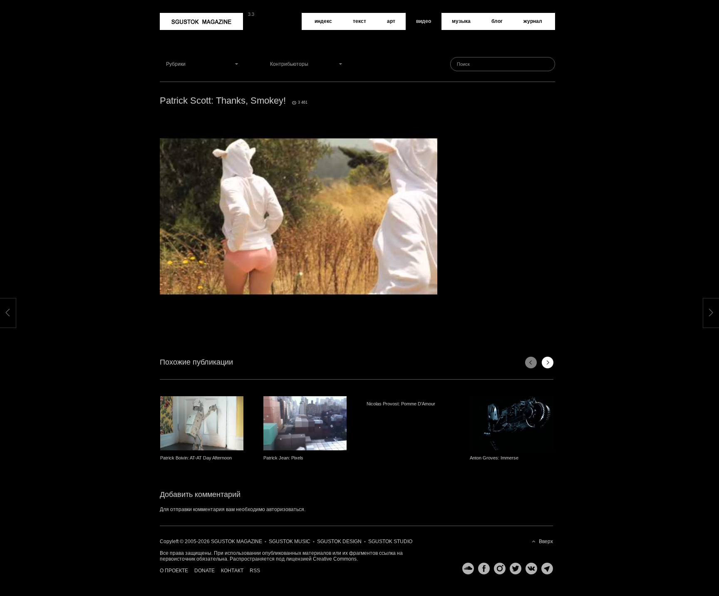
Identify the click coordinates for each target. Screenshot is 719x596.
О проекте (174, 571)
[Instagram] (498, 568)
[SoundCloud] (466, 568)
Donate (204, 571)
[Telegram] (545, 568)
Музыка (461, 21)
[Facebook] (482, 568)
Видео (423, 21)
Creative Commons (335, 559)
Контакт (232, 571)
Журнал (532, 21)
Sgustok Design (339, 541)
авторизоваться (285, 509)
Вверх (546, 541)
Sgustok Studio (390, 541)
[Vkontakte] (529, 568)
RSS (255, 571)
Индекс (323, 21)
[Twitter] (513, 568)
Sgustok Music (289, 541)
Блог (497, 21)
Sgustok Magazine (181, 16)
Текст (359, 21)
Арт (391, 21)
